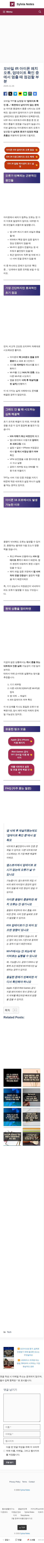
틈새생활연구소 (8, 1509)
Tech (9, 1332)
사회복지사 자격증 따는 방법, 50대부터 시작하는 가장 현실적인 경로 (28, 1363)
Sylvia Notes (25, 4)
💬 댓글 (18, 1540)
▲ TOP (22, 1527)
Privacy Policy (14, 1482)
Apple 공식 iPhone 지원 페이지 (21, 741)
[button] (39, 11)
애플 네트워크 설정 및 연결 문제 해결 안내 (21, 769)
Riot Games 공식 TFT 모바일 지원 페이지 (21, 755)
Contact (32, 1482)
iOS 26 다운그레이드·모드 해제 (21, 157)
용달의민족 (22, 1509)
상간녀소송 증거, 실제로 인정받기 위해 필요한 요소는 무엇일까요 (28, 1352)
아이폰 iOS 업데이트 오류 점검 (21, 150)
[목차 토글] (13, 1010)
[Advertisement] (22, 40)
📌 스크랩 (31, 1540)
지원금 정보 (16, 1512)
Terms (24, 1482)
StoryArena (25, 1515)
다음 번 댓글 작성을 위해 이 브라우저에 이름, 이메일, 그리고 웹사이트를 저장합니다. (22, 1451)
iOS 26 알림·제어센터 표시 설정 (22, 165)
